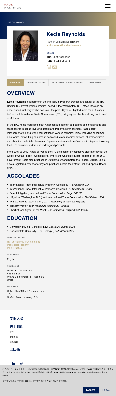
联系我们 (14, 341)
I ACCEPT (90, 390)
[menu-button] (107, 6)
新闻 (12, 331)
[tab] (15, 82)
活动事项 (14, 336)
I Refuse (106, 390)
